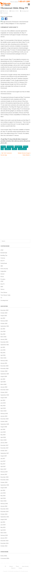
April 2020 (3, 381)
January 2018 (4, 442)
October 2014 (4, 546)
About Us (13, 568)
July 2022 (3, 328)
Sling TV (14, 148)
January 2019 (4, 416)
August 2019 (4, 397)
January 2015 (4, 538)
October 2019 (4, 392)
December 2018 (4, 418)
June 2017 (3, 461)
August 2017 (4, 456)
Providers (3, 279)
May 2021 (3, 352)
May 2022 (3, 334)
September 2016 (5, 485)
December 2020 (4, 366)
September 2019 (5, 395)
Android (3, 146)
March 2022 (3, 336)
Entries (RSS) (4, 555)
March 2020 (3, 384)
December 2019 (4, 389)
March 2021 (3, 358)
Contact (20, 568)
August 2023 (4, 315)
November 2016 (4, 479)
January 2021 (4, 363)
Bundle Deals (4, 252)
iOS (2, 148)
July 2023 (3, 318)
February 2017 (4, 471)
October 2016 (4, 482)
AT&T (2, 250)
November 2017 (4, 448)
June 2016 (3, 493)
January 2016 (4, 506)
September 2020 (5, 373)
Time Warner (4, 292)
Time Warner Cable (5, 295)
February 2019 (4, 413)
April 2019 (3, 408)
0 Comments (5, 13)
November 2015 (4, 511)
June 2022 (3, 331)
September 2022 (5, 326)
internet (25, 146)
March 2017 (3, 469)
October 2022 (4, 323)
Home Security (4, 268)
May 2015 (3, 527)
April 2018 (3, 437)
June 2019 (3, 403)
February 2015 (4, 535)
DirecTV (3, 260)
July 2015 (3, 522)
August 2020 (4, 376)
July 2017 (3, 458)
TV (1, 297)
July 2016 (3, 490)
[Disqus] (15, 178)
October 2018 (4, 421)
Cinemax (3, 258)
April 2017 (3, 466)
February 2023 (4, 320)
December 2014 (4, 540)
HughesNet (3, 271)
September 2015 (5, 516)
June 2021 (3, 350)
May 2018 (3, 434)
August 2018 (4, 426)
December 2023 (4, 310)
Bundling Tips (4, 255)
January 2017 (4, 474)
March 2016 (3, 501)
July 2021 (3, 347)
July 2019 (3, 400)
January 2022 (4, 339)
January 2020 (4, 387)
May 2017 (3, 463)
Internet (2, 274)
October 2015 (4, 514)
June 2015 (3, 524)
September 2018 (5, 424)
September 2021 (5, 344)
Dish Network (18, 146)
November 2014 (4, 543)
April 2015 (3, 530)
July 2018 (3, 429)
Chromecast (10, 146)
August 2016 (4, 487)
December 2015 (4, 509)
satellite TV (7, 148)
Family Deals (4, 263)
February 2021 (4, 360)
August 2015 (4, 519)
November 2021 (4, 342)
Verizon (2, 289)
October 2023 (4, 313)
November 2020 (4, 368)
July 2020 (3, 379)
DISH (2, 286)
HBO (2, 266)
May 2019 (3, 405)
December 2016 (4, 477)
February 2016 (4, 503)
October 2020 (4, 371)
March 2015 (3, 532)
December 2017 (4, 445)
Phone (2, 276)
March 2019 (3, 411)
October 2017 (4, 450)
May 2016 (3, 495)
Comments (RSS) (5, 558)
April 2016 (3, 498)
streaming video (22, 148)
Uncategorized (25, 11)
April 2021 (3, 355)
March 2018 (3, 440)
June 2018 (3, 432)
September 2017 (5, 453)
